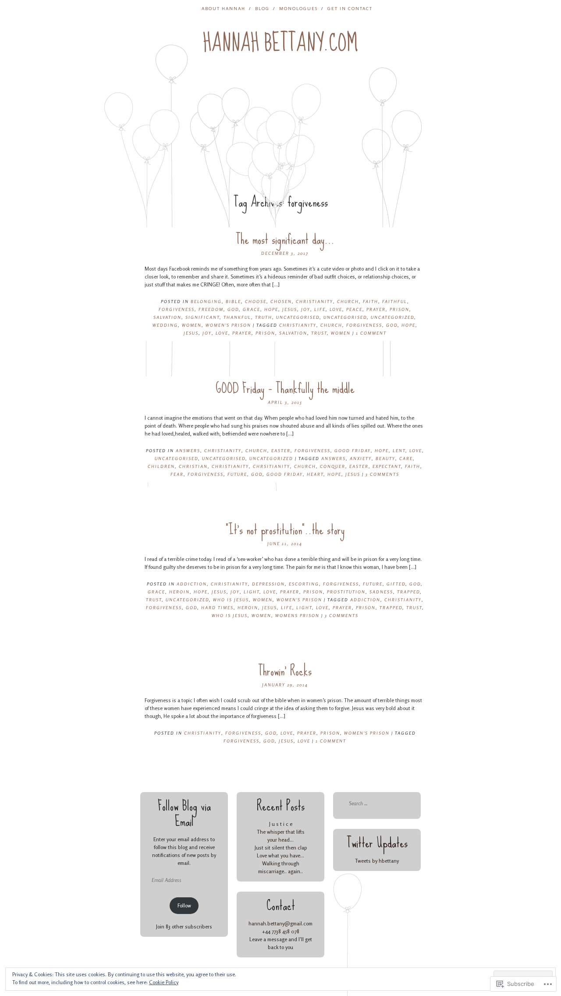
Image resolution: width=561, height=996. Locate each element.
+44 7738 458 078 (280, 931)
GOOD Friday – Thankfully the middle (285, 388)
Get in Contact (350, 8)
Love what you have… (280, 855)
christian (193, 466)
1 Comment (371, 333)
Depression (268, 583)
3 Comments (382, 474)
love (222, 333)
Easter (281, 450)
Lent (399, 450)
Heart (315, 474)
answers (333, 458)
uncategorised (298, 317)
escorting (304, 583)
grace (251, 309)
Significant (202, 317)
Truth (263, 317)
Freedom (211, 309)
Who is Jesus (231, 599)
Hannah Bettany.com (280, 43)
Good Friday (352, 450)
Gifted (396, 583)
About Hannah (223, 8)
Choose (255, 301)
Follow (184, 905)
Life (320, 309)
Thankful (237, 317)
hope (408, 325)
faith (370, 301)
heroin (179, 591)
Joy (305, 309)
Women (192, 325)
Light (251, 591)
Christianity (314, 301)
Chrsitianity (271, 466)
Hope (271, 309)
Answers (188, 450)
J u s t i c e (280, 824)
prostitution (346, 591)
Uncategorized (392, 317)
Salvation (167, 317)
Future (237, 474)
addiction (192, 583)
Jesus (289, 309)
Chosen (281, 301)
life (286, 607)
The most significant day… (285, 239)
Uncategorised (345, 317)
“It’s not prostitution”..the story (285, 530)
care (406, 458)
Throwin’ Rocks (285, 671)
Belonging (206, 301)
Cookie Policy (163, 982)
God (233, 309)
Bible (233, 301)
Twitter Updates (377, 843)
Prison (399, 309)
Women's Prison (228, 325)
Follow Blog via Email (184, 813)
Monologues (298, 8)
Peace (354, 309)
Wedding (165, 325)
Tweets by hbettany (377, 860)
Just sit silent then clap (281, 847)
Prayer (376, 309)
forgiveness (364, 325)
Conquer (332, 466)
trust (319, 333)
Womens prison (297, 615)
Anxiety (361, 458)
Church (348, 301)
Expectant (387, 466)
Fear (177, 474)
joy (207, 333)
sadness (381, 591)
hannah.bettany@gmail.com (280, 923)
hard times (217, 607)
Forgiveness (177, 309)
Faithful (394, 301)
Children (161, 466)
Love (336, 309)
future (373, 583)
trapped (408, 591)
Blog (262, 8)
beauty (385, 458)
